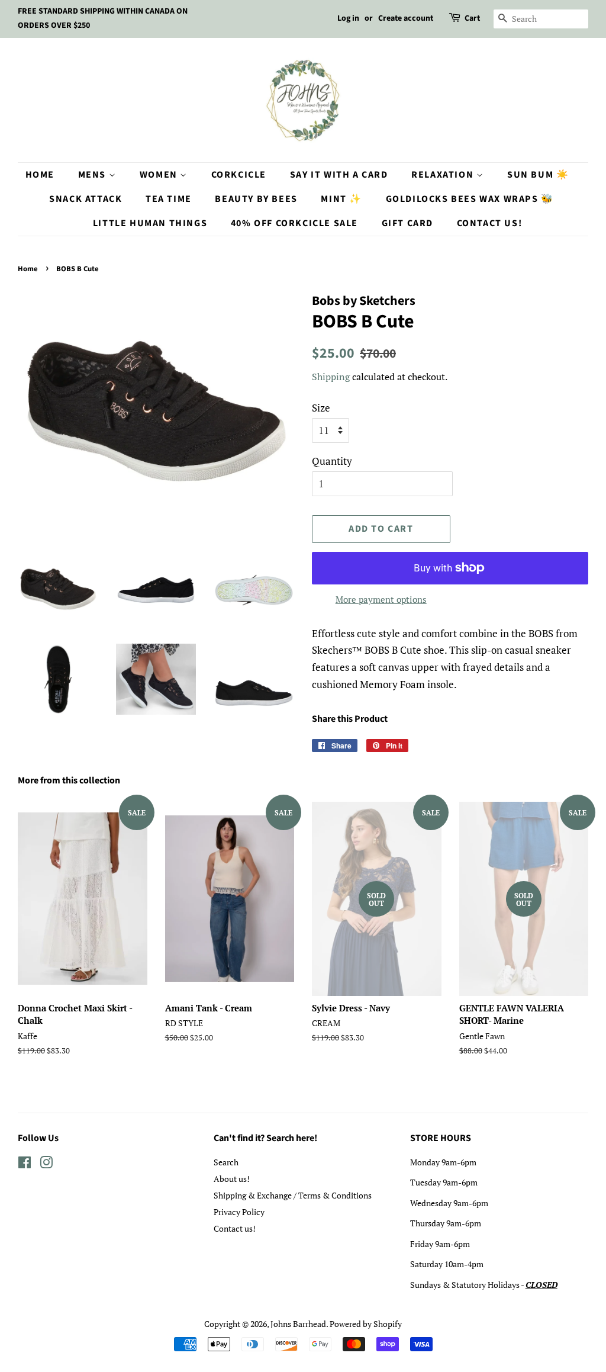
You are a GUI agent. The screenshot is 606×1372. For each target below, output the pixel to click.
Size (321, 408)
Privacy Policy (239, 1211)
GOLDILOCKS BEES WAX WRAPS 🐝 (470, 198)
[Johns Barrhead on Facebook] (24, 1164)
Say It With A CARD (339, 174)
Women (160, 174)
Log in (348, 18)
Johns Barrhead (298, 1323)
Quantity (332, 461)
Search (226, 1162)
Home (39, 174)
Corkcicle (238, 174)
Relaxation (443, 174)
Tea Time (169, 198)
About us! (232, 1178)
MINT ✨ (341, 198)
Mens (93, 174)
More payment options (381, 599)
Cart (472, 18)
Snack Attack (85, 198)
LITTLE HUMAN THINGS (150, 223)
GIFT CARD (407, 223)
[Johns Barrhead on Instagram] (46, 1164)
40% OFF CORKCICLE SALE (294, 223)
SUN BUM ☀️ (538, 174)
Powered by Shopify (366, 1323)
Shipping (331, 376)
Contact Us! (490, 223)
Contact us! (235, 1228)
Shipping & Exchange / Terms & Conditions (293, 1195)
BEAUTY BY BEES (256, 198)
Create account (405, 18)
